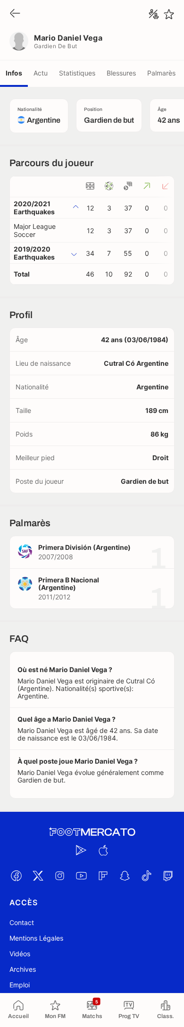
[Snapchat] (124, 875)
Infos (14, 73)
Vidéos (19, 954)
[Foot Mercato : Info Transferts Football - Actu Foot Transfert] (92, 832)
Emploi (19, 985)
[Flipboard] (103, 875)
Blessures (121, 73)
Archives (22, 969)
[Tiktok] (146, 875)
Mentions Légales (36, 938)
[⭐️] (169, 14)
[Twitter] (38, 875)
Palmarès (161, 73)
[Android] (81, 850)
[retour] (15, 14)
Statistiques (77, 73)
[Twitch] (168, 875)
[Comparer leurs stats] (153, 14)
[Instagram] (59, 875)
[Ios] (103, 850)
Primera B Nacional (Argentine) (68, 583)
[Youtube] (81, 875)
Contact (21, 922)
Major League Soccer (35, 230)
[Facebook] (16, 875)
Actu (40, 73)
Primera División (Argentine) (84, 547)
